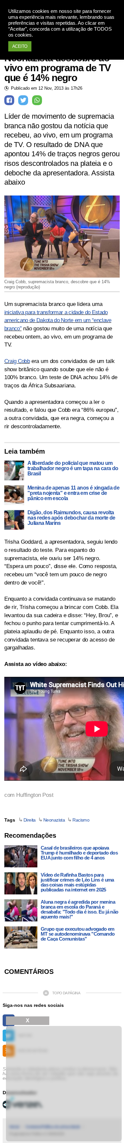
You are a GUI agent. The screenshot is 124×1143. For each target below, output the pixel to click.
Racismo (80, 820)
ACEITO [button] (19, 46)
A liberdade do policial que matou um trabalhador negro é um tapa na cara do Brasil (72, 468)
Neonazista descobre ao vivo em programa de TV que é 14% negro (57, 68)
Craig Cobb (17, 361)
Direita (29, 820)
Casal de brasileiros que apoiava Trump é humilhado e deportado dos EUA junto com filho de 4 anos (79, 852)
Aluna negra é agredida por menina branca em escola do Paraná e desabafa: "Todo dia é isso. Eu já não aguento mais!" (79, 909)
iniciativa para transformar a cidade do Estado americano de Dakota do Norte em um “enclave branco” (57, 320)
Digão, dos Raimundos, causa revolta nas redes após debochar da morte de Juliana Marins (71, 518)
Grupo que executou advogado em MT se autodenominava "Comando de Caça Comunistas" (78, 933)
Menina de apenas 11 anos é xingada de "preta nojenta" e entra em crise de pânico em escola (73, 493)
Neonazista (54, 820)
